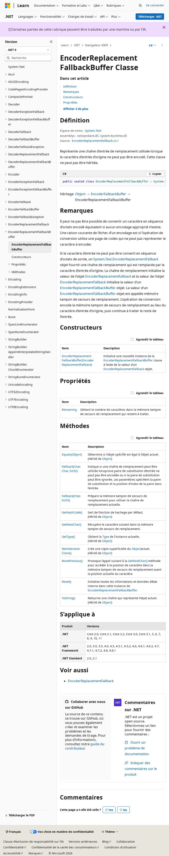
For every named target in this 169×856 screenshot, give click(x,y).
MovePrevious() (72, 561)
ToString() (68, 598)
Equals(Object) (72, 454)
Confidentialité (13, 847)
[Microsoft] (7, 5)
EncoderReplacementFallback (108, 276)
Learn (65, 45)
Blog (105, 841)
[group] (113, 181)
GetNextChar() (71, 524)
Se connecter (155, 5)
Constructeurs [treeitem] (21, 257)
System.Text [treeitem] (16, 67)
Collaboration (125, 841)
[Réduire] (51, 41)
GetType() (68, 537)
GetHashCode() (72, 512)
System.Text (93, 131)
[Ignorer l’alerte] (164, 27)
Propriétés (70, 102)
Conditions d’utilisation (120, 847)
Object (80, 194)
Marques (34, 853)
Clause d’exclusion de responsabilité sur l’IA (33, 841)
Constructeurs (73, 97)
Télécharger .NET (150, 16)
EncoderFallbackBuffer (108, 194)
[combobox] (28, 49)
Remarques (71, 92)
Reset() (66, 582)
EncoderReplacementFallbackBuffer (88, 288)
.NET (77, 45)
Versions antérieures (83, 841)
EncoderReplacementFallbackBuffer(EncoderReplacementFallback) (78, 360)
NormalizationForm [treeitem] (21, 309)
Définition (70, 86)
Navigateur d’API (96, 45)
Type (105, 537)
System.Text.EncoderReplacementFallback (125, 259)
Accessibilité (11, 853)
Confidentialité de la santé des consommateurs (64, 847)
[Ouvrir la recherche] (140, 5)
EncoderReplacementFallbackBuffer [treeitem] (32, 246)
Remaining (69, 410)
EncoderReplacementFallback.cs (94, 141)
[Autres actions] (162, 45)
